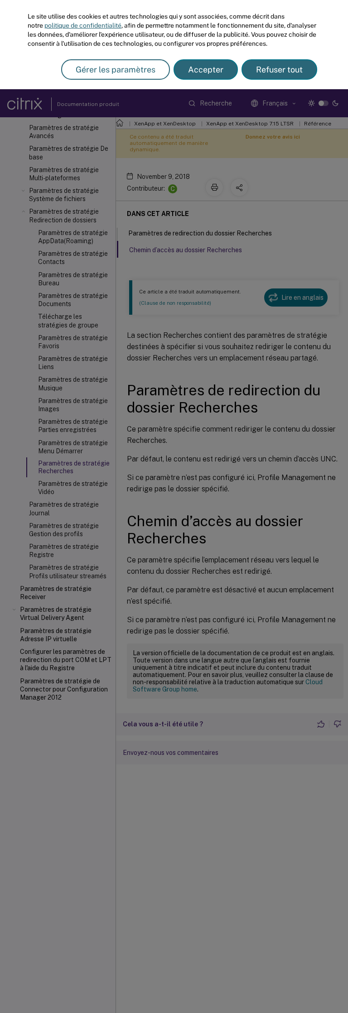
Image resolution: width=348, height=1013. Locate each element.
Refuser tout (279, 69)
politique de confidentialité (82, 25)
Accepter (205, 69)
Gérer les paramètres (115, 69)
